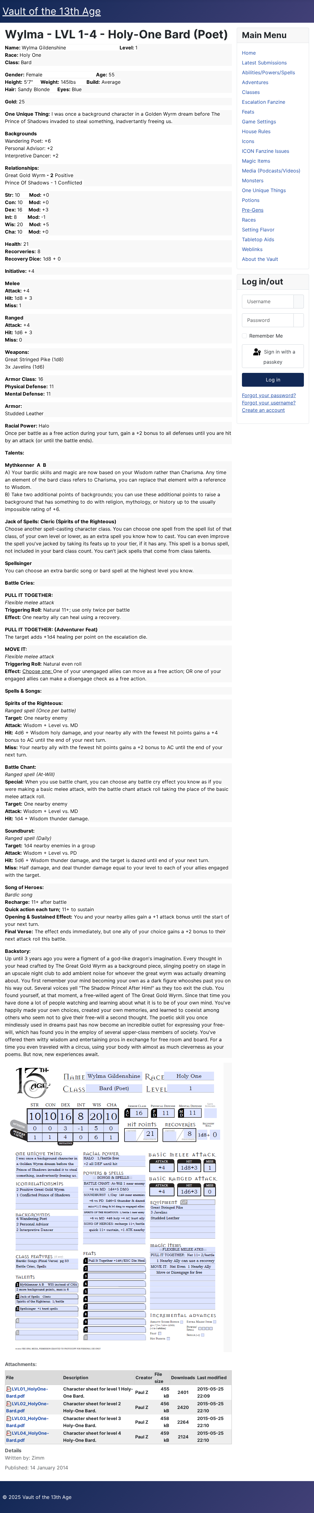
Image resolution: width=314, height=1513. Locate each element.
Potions (250, 200)
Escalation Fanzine (263, 102)
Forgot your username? (269, 403)
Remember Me (266, 336)
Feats (248, 112)
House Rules (256, 131)
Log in (273, 380)
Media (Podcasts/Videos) (271, 171)
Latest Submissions (264, 63)
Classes (251, 92)
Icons (248, 141)
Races (249, 220)
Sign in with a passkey (278, 357)
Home (249, 53)
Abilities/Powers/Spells (268, 72)
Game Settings (259, 121)
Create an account (263, 410)
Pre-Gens (252, 210)
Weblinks (252, 249)
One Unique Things (264, 190)
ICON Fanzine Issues (265, 151)
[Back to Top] (306, 1505)
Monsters (252, 180)
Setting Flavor (258, 229)
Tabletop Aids (258, 239)
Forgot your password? (269, 395)
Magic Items (256, 161)
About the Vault (260, 259)
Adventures (255, 82)
